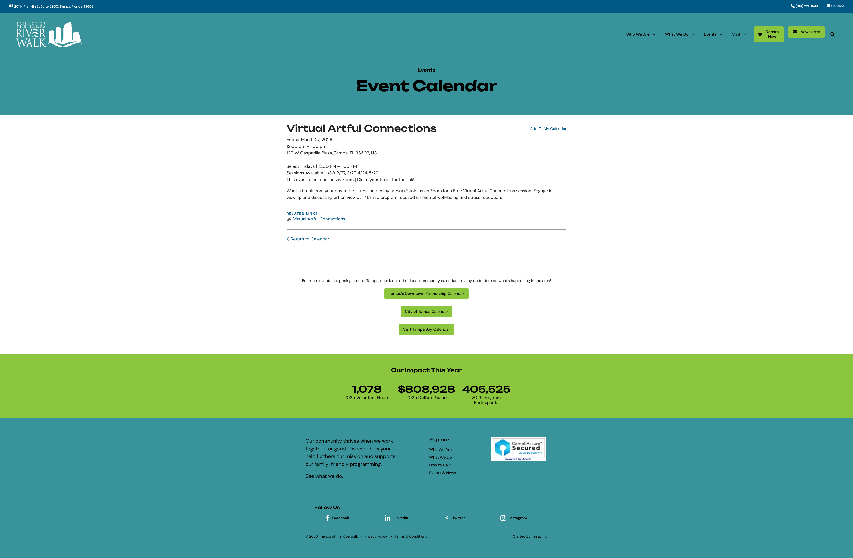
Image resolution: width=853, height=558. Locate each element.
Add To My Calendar (548, 128)
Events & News (442, 473)
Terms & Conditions (411, 536)
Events (710, 34)
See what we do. (324, 476)
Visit (736, 34)
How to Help (440, 465)
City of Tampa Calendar (426, 311)
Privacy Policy (376, 536)
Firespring (539, 536)
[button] (832, 34)
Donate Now (772, 34)
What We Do (676, 34)
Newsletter (810, 31)
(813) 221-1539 (807, 6)
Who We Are (638, 34)
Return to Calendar (310, 239)
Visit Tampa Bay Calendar (426, 329)
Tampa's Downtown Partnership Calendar (426, 293)
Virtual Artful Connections (319, 219)
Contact (837, 6)
